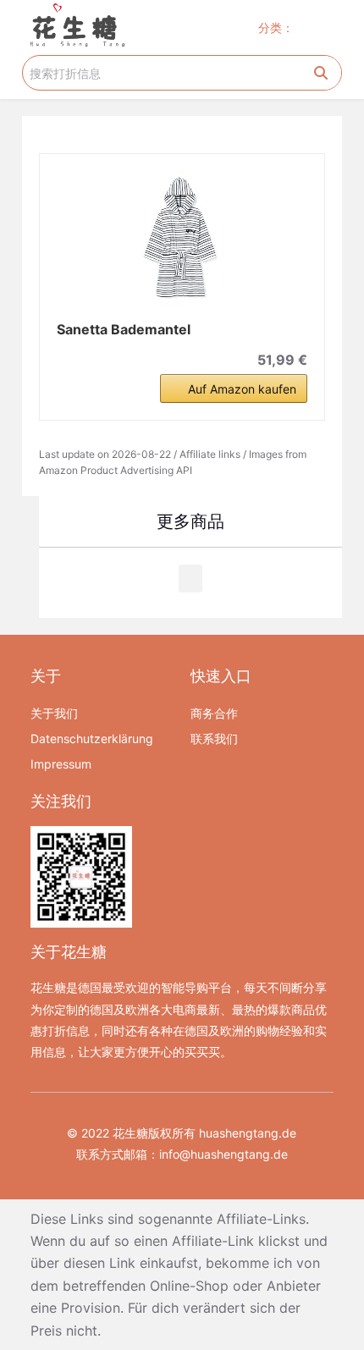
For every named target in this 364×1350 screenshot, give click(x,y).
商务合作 (214, 713)
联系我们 (214, 738)
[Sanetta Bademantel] (182, 238)
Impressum (60, 764)
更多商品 (190, 521)
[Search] (321, 73)
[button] (326, 27)
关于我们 (54, 713)
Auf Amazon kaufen (242, 389)
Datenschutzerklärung (91, 738)
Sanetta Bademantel (123, 329)
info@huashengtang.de (223, 1154)
